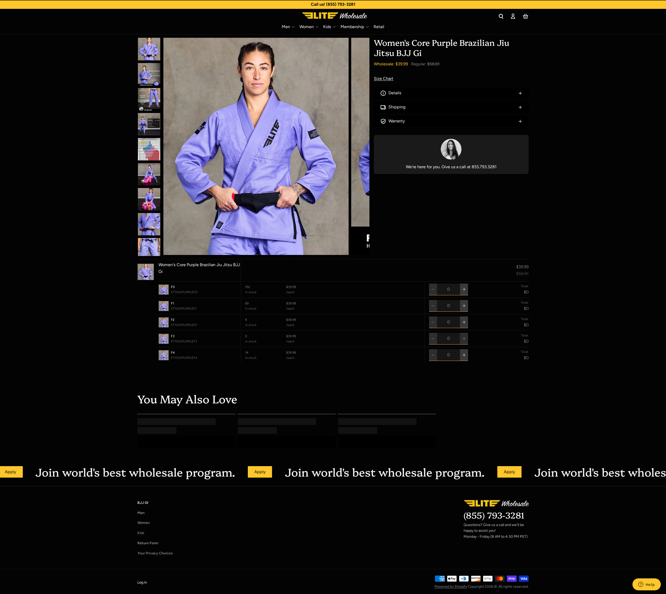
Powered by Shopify (450, 586)
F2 (173, 320)
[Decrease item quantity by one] (433, 289)
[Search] (501, 16)
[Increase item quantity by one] (464, 289)
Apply (229, 471)
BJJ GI (142, 503)
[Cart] (525, 16)
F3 (173, 336)
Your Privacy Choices (155, 553)
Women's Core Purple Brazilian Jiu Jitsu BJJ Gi (199, 268)
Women (306, 26)
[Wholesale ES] (314, 16)
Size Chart (383, 78)
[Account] (513, 16)
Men (286, 26)
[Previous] (258, 250)
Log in (142, 582)
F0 (173, 287)
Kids (327, 26)
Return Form (147, 543)
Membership (352, 26)
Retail (379, 26)
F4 (173, 352)
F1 (172, 303)
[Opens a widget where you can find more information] (646, 584)
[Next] (274, 250)
